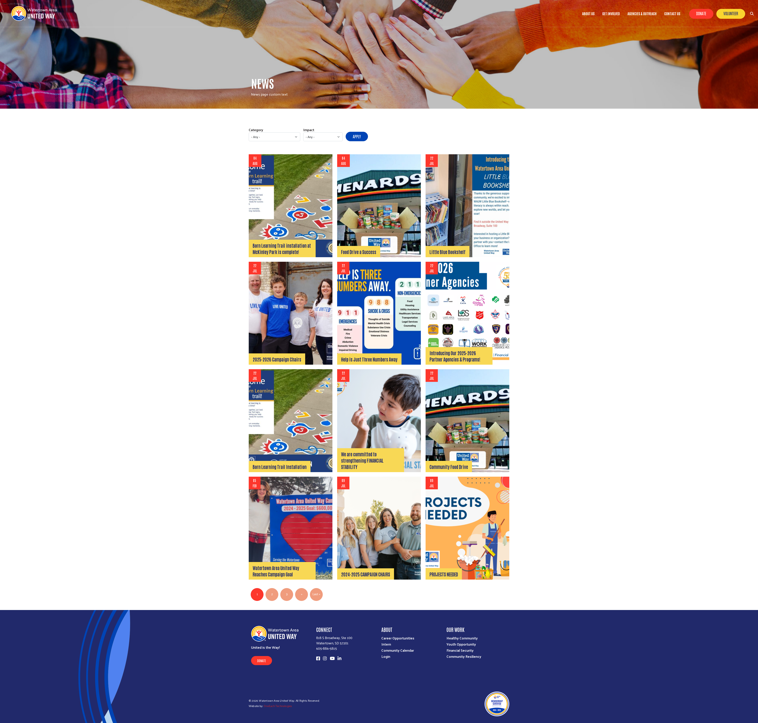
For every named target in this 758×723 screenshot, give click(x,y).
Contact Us (672, 13)
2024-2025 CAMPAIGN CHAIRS (365, 574)
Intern (386, 644)
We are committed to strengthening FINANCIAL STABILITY (362, 460)
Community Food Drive (449, 467)
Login (385, 656)
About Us (588, 13)
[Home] (35, 13)
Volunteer (730, 13)
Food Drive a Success (358, 252)
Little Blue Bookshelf (447, 252)
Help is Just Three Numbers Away (369, 359)
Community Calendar (397, 650)
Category (256, 129)
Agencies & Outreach (642, 13)
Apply (357, 136)
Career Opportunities (397, 638)
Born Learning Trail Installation (280, 467)
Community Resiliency (464, 656)
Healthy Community (462, 638)
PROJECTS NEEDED (444, 574)
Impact (308, 129)
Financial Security (460, 650)
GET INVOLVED (611, 13)
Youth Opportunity (461, 644)
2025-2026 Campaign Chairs (277, 359)
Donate (701, 13)
